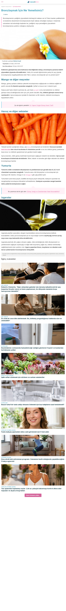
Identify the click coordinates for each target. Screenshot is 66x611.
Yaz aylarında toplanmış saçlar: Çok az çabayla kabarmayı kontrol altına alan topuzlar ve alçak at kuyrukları (31, 490)
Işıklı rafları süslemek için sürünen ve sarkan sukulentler (23, 377)
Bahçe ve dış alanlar (7, 375)
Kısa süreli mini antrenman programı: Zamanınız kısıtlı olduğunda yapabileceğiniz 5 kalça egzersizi (32, 460)
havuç (29, 147)
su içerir (36, 90)
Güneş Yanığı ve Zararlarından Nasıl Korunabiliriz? (43, 191)
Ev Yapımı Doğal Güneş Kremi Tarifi (41, 105)
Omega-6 (28, 175)
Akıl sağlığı (4, 285)
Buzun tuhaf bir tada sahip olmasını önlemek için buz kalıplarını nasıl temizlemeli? (32, 405)
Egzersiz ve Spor (6, 457)
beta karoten (5, 149)
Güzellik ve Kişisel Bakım (8, 430)
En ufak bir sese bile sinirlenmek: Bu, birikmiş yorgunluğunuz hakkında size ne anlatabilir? (31, 320)
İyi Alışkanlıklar (17, 6)
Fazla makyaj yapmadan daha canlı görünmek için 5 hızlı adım (25, 432)
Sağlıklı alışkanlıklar (6, 6)
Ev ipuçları (4, 346)
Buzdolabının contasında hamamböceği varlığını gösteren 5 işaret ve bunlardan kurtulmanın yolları (32, 349)
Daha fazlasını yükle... (33, 495)
